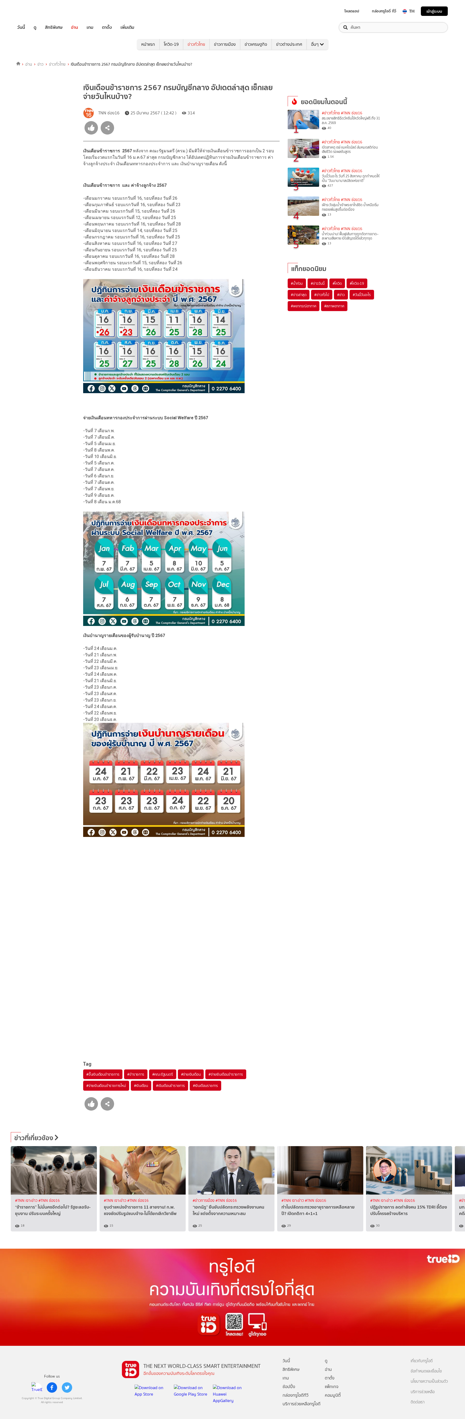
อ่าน (74, 27)
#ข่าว (341, 294)
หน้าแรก (148, 44)
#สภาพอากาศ (334, 306)
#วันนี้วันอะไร (362, 294)
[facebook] (52, 1387)
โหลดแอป (351, 11)
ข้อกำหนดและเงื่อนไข (426, 1371)
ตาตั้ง (107, 27)
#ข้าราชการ (135, 1074)
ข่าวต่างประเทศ (289, 44)
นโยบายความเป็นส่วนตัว (429, 1381)
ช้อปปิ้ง (289, 1386)
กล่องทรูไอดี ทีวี (384, 11)
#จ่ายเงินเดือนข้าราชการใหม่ (106, 1085)
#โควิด (337, 283)
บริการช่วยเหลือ (423, 1392)
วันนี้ (21, 27)
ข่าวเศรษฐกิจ (256, 44)
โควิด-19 (171, 44)
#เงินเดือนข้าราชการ (170, 1085)
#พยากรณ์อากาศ (303, 306)
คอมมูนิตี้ (333, 1395)
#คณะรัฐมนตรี (162, 1074)
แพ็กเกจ (332, 1386)
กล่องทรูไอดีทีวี (295, 1395)
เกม (90, 27)
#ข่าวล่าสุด (298, 294)
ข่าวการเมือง (225, 44)
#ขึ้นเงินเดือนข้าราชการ (102, 1074)
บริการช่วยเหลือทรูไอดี (301, 1404)
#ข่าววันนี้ (318, 283)
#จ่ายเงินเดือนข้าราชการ (226, 1074)
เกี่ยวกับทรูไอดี (422, 1361)
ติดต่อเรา (418, 1402)
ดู (35, 27)
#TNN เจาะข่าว (26, 1200)
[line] (36, 1387)
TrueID (33, 11)
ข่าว (40, 64)
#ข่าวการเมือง (204, 1200)
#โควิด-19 (357, 283)
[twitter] (67, 1387)
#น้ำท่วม (297, 283)
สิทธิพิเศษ (53, 27)
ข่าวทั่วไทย (196, 44)
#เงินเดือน (141, 1085)
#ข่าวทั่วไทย (331, 113)
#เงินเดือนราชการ (205, 1085)
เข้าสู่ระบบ (434, 11)
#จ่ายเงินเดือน (191, 1074)
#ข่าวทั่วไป (321, 294)
